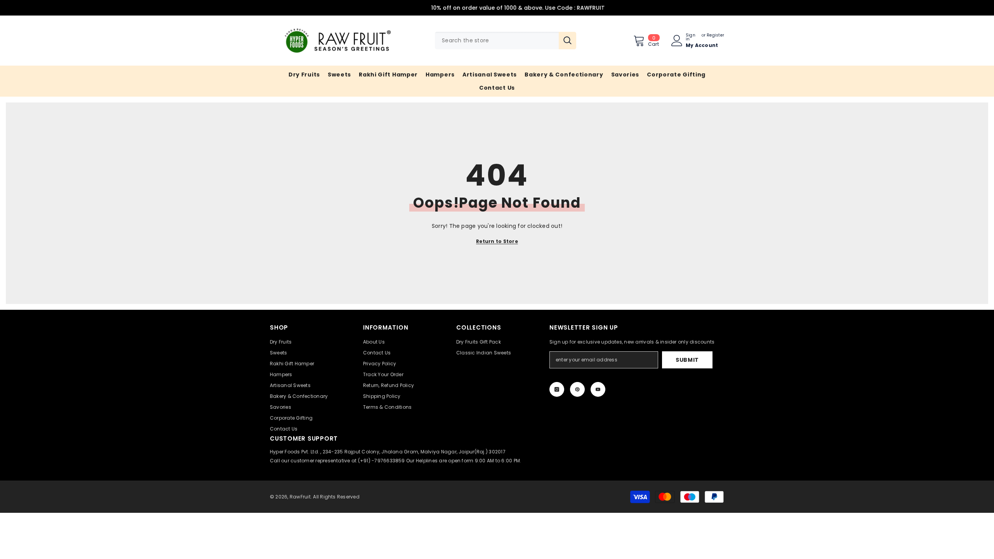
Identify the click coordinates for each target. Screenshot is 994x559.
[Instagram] (556, 389)
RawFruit (300, 496)
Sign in (690, 37)
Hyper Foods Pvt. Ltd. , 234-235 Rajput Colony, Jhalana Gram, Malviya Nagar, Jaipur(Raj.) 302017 (388, 451)
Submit (687, 360)
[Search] (505, 40)
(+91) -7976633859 (381, 460)
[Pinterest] (577, 389)
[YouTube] (598, 389)
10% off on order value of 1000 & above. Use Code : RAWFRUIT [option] (497, 8)
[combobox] (497, 40)
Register (715, 35)
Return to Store (497, 241)
